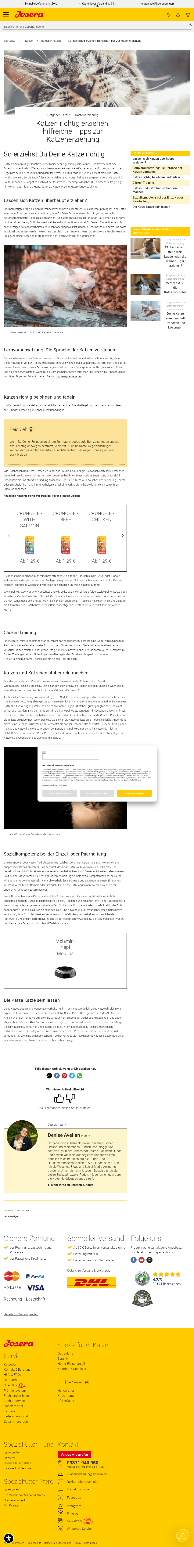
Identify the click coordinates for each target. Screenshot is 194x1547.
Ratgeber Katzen (51, 40)
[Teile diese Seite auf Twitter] (72, 1076)
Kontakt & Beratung (17, 1369)
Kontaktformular (78, 1489)
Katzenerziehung (86, 115)
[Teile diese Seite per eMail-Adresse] (49, 1076)
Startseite (10, 40)
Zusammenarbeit (16, 1421)
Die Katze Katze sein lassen (151, 207)
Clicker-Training (143, 183)
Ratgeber (28, 40)
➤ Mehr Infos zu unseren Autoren (71, 1185)
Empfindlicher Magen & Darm (24, 1495)
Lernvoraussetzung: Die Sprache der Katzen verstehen (157, 170)
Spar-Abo (11, 1385)
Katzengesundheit (174, 305)
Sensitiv (63, 1358)
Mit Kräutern (12, 1505)
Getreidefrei (66, 1353)
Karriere (9, 1411)
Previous (9, 536)
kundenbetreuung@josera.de (87, 1474)
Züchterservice (14, 1401)
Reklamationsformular (83, 1482)
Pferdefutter (66, 1401)
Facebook (74, 1497)
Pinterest (73, 1513)
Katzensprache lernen (69, 376)
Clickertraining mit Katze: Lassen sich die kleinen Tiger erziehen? (41, 658)
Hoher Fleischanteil (71, 1364)
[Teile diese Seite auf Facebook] (57, 1076)
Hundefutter (66, 1390)
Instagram (74, 1506)
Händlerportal (13, 1406)
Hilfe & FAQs (13, 1375)
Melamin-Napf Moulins (65, 947)
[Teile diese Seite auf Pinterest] (64, 1076)
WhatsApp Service (79, 1529)
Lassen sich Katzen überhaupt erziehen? (153, 160)
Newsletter (74, 1521)
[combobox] (97, 27)
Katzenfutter (66, 1396)
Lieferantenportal (16, 1416)
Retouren (10, 1380)
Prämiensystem (15, 1390)
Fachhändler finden (168, 15)
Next (122, 536)
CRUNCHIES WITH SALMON (29, 520)
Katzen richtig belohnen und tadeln (156, 177)
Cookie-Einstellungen (85, 1543)
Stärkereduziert (14, 1500)
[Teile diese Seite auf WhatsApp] (79, 1076)
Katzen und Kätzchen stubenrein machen (155, 190)
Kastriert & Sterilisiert (72, 1369)
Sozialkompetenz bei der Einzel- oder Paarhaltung (158, 199)
